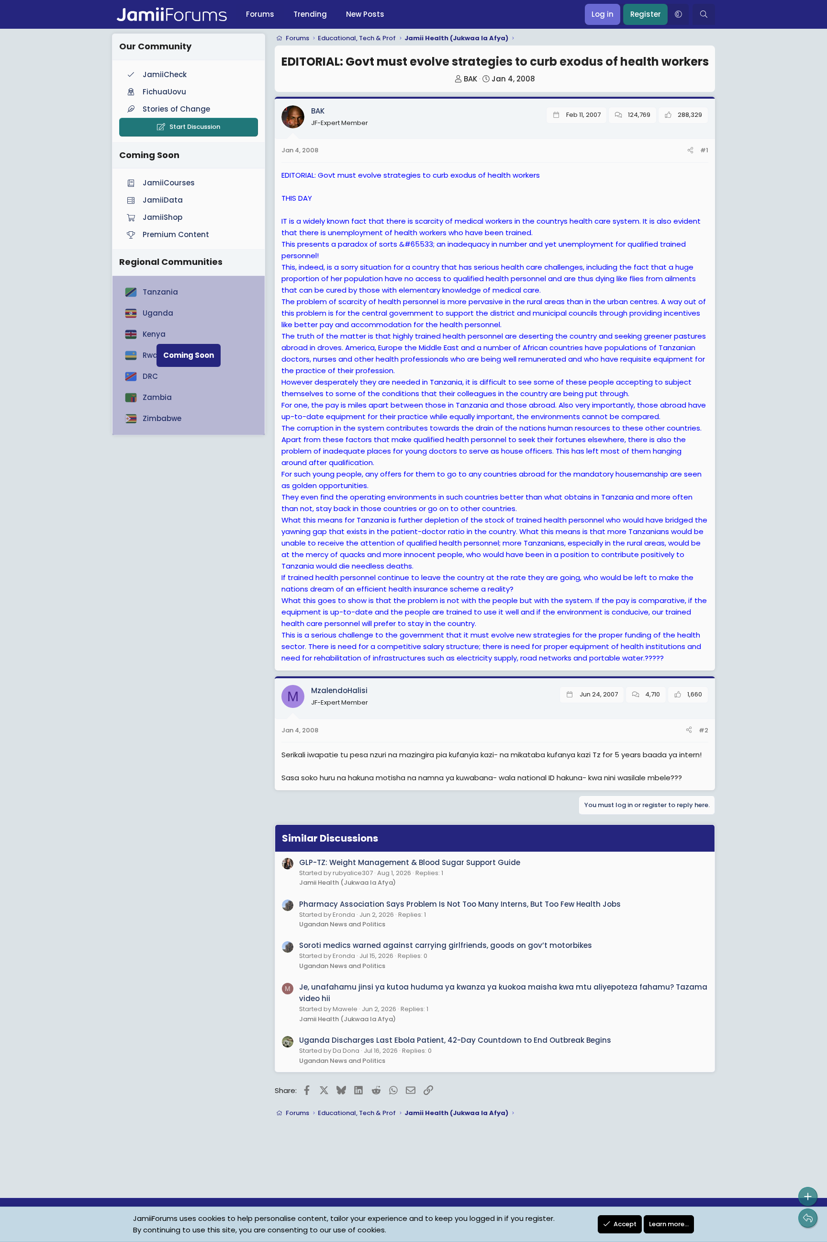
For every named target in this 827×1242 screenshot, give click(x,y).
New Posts (365, 14)
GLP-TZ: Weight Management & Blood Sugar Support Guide (409, 862)
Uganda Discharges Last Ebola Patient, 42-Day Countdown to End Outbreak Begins (455, 1040)
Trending (310, 14)
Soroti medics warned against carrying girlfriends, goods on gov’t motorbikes (445, 945)
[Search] (704, 14)
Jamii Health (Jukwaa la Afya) (347, 882)
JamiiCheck (165, 74)
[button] (678, 14)
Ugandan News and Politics (342, 924)
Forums (260, 14)
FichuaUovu (164, 92)
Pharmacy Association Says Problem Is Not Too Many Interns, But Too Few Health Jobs (460, 904)
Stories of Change (176, 109)
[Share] (690, 150)
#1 (704, 150)
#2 (703, 730)
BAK (470, 79)
